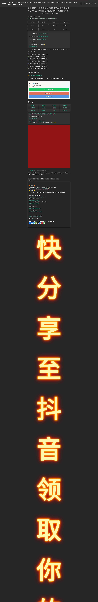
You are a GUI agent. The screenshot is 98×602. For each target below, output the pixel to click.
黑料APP (70, 2)
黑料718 (4, 3)
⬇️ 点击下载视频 (49, 96)
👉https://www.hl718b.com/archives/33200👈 (39, 188)
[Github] (92, 3)
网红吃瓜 (39, 2)
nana (57, 178)
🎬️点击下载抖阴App (49, 93)
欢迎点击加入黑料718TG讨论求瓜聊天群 (37, 121)
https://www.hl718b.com (34, 200)
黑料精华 (31, 2)
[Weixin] (89, 3)
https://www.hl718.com (43, 36)
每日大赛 (48, 2)
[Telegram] (87, 3)
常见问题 (14, 4)
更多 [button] (22, 4)
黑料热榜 (18, 2)
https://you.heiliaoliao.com (35, 208)
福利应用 (9, 4)
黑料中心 (33, 105)
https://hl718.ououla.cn (34, 220)
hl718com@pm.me (33, 46)
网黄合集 (35, 2)
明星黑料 (27, 2)
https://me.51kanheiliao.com (35, 211)
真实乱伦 (61, 2)
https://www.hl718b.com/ (43, 33)
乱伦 (37, 178)
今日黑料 (43, 105)
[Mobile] (84, 3)
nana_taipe (52, 178)
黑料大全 (18, 4)
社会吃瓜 (52, 2)
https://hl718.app (42, 39)
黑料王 (41, 13)
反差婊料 (65, 107)
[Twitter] (95, 3)
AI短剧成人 (66, 2)
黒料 (34, 178)
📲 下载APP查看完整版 (49, 89)
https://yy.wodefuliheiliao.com (35, 216)
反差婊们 (57, 2)
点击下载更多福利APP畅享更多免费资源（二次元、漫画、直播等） (42, 113)
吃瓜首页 (9, 2)
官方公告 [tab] (30, 180)
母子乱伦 (42, 178)
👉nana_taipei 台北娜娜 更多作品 (35, 75)
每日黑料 (14, 2)
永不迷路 (75, 2)
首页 (28, 16)
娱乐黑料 (22, 2)
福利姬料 (44, 2)
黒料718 (30, 178)
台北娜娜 (47, 178)
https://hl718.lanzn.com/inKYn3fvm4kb (37, 197)
